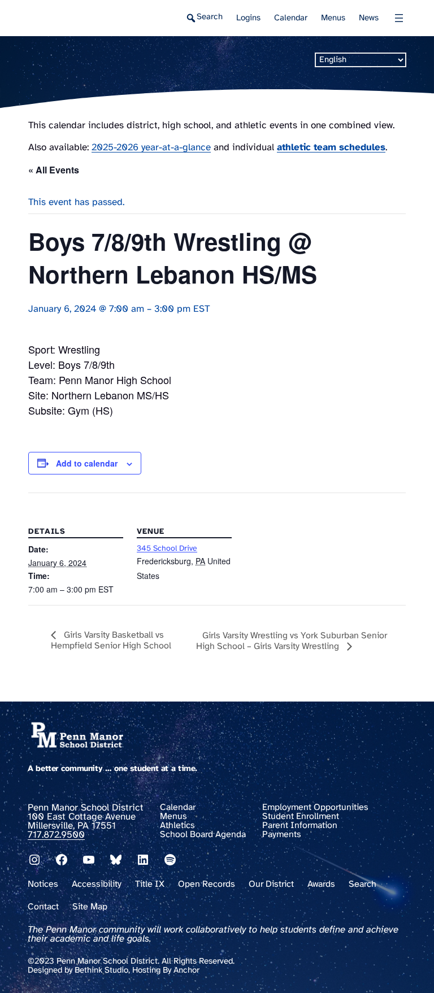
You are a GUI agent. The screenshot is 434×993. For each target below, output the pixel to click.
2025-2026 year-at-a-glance (151, 147)
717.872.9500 (56, 835)
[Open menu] (399, 18)
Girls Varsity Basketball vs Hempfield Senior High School (111, 640)
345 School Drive (167, 549)
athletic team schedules (331, 147)
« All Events (53, 169)
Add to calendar (87, 463)
